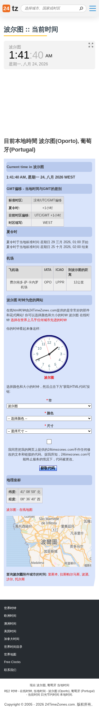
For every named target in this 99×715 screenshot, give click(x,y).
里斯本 (53, 574)
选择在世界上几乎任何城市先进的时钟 (39, 320)
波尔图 (49, 377)
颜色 (49, 413)
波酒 (85, 574)
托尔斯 (20, 579)
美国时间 (10, 631)
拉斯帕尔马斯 (70, 574)
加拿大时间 (11, 639)
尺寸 (49, 426)
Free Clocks (12, 662)
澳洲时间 (10, 623)
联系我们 (10, 670)
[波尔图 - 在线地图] (48, 566)
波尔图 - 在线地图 (19, 510)
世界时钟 (10, 608)
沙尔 (9, 579)
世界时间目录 (13, 647)
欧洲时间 (10, 615)
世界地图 (10, 654)
